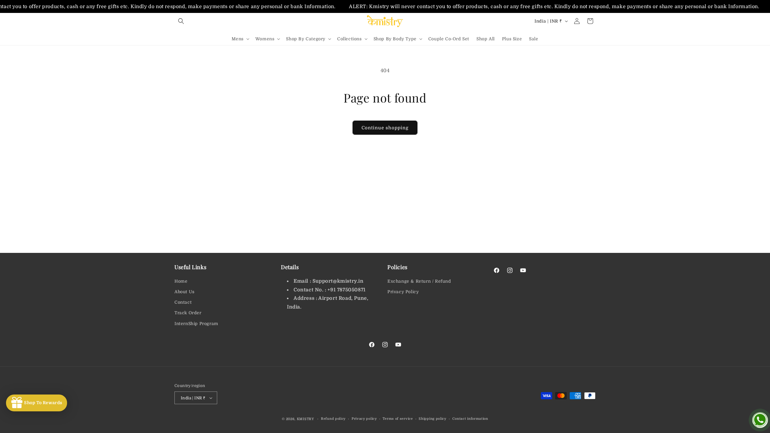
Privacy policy (364, 419)
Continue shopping (385, 128)
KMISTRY (305, 419)
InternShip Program (196, 323)
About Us (184, 291)
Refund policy (333, 419)
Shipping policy (432, 419)
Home (180, 281)
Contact (183, 302)
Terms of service (398, 419)
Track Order (188, 312)
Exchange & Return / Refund (419, 281)
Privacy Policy (403, 291)
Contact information (470, 419)
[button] (181, 21)
